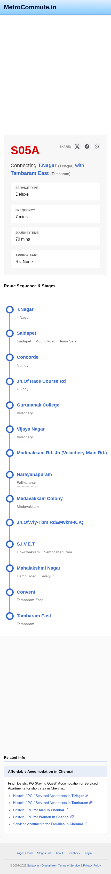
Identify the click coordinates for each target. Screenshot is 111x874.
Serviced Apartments (48, 824)
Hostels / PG (38, 810)
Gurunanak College (38, 405)
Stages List (44, 853)
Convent (26, 592)
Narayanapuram (34, 474)
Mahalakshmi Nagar (38, 568)
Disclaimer (49, 865)
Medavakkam (28, 507)
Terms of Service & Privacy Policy (79, 865)
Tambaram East (30, 600)
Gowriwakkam (28, 552)
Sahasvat (33, 865)
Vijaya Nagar (31, 429)
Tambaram (25, 624)
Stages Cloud (24, 853)
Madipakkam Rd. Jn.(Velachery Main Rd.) (62, 452)
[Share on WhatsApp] (96, 146)
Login (88, 853)
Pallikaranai (26, 483)
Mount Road (45, 341)
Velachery (25, 413)
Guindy (22, 365)
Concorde (27, 357)
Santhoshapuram (58, 552)
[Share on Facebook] (87, 146)
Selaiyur (47, 576)
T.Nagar (25, 309)
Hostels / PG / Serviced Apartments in (48, 796)
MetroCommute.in (30, 7)
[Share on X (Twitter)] (77, 146)
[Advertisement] (55, 74)
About (59, 853)
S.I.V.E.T (26, 544)
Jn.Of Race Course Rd (41, 381)
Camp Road (26, 576)
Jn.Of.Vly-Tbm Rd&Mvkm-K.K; (50, 522)
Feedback (74, 853)
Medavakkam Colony (40, 498)
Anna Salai (68, 341)
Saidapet (26, 333)
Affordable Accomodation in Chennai (40, 771)
